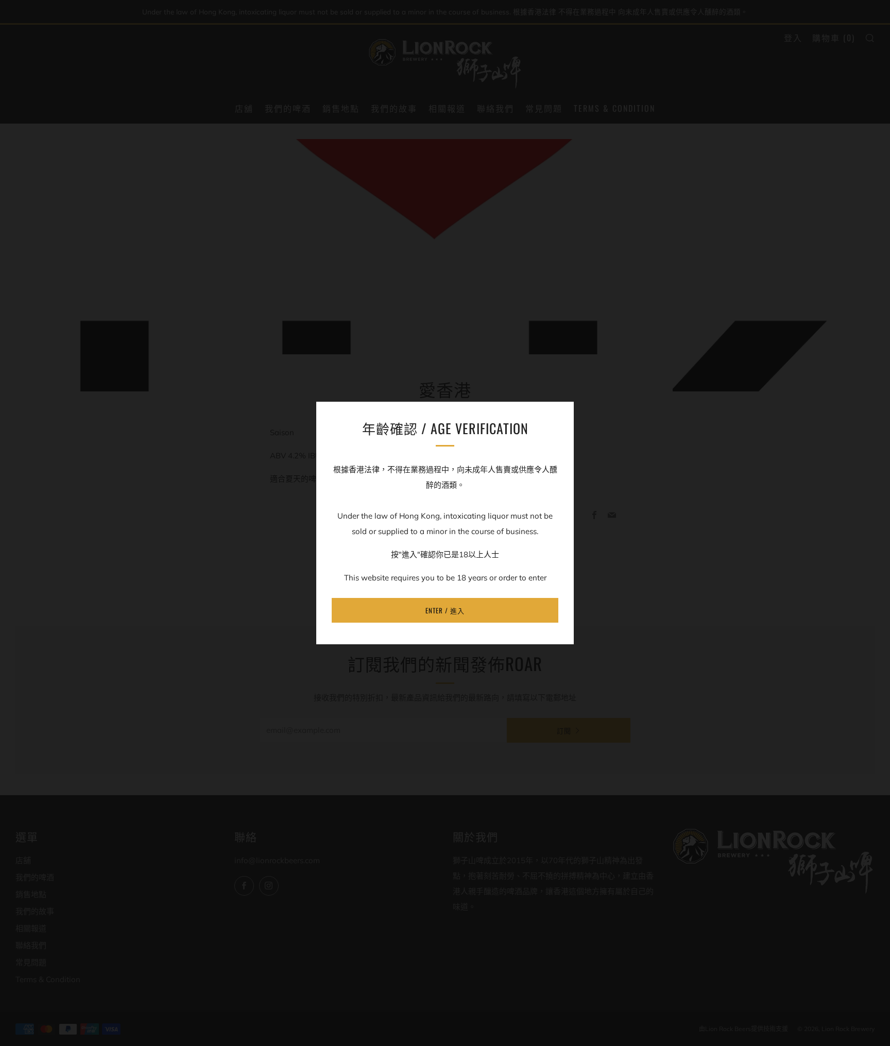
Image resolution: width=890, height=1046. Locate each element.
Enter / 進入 (445, 610)
